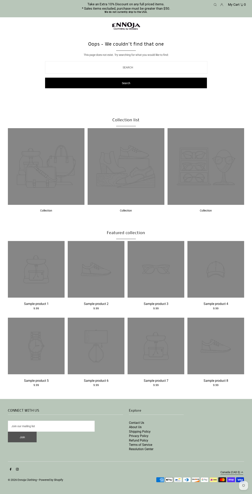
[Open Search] (215, 4)
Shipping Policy (140, 431)
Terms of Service (140, 445)
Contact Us (136, 423)
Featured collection (126, 233)
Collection (46, 210)
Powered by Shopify (51, 479)
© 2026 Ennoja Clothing (22, 479)
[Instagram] (17, 469)
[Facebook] (10, 469)
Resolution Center (141, 449)
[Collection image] (46, 204)
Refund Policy (138, 440)
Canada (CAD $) (230, 472)
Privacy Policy (138, 436)
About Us (135, 427)
